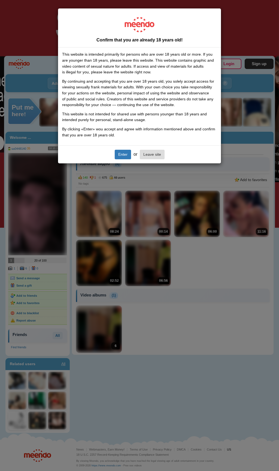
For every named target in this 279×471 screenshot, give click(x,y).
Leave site (152, 154)
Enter (123, 154)
